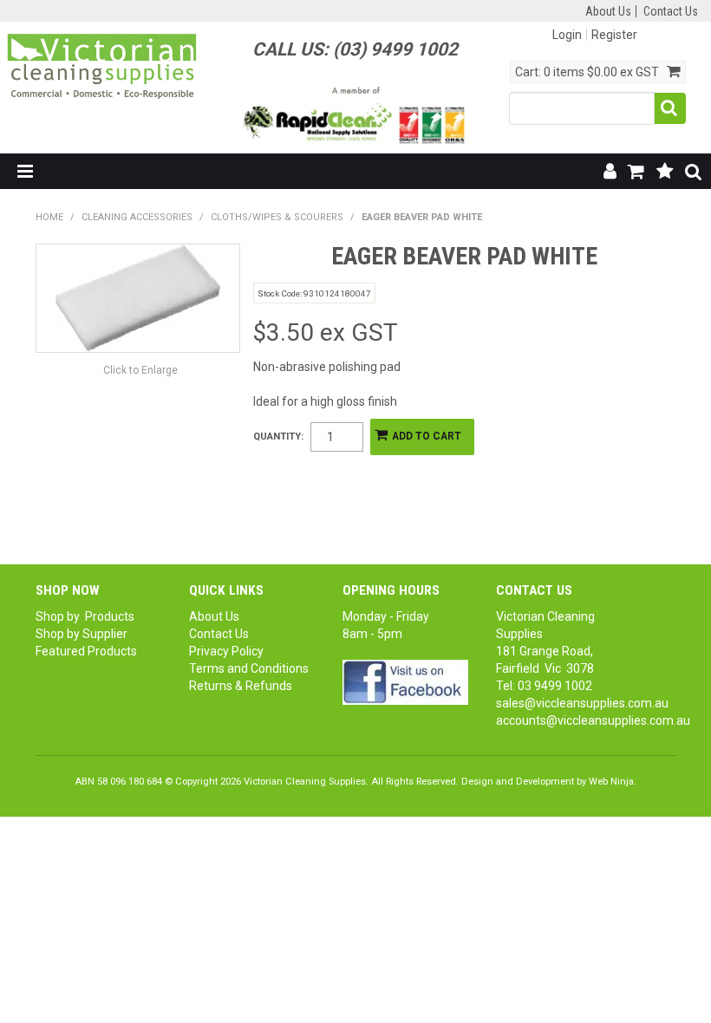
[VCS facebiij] (405, 681)
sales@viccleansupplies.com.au (582, 703)
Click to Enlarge (140, 370)
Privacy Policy (226, 651)
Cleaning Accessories (137, 217)
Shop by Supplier (81, 634)
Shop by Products (85, 616)
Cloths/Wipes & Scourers (277, 217)
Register (614, 35)
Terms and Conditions (249, 668)
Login (567, 35)
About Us (608, 11)
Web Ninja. (612, 781)
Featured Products (86, 651)
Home (49, 217)
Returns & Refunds (240, 686)
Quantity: (278, 436)
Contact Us (670, 11)
